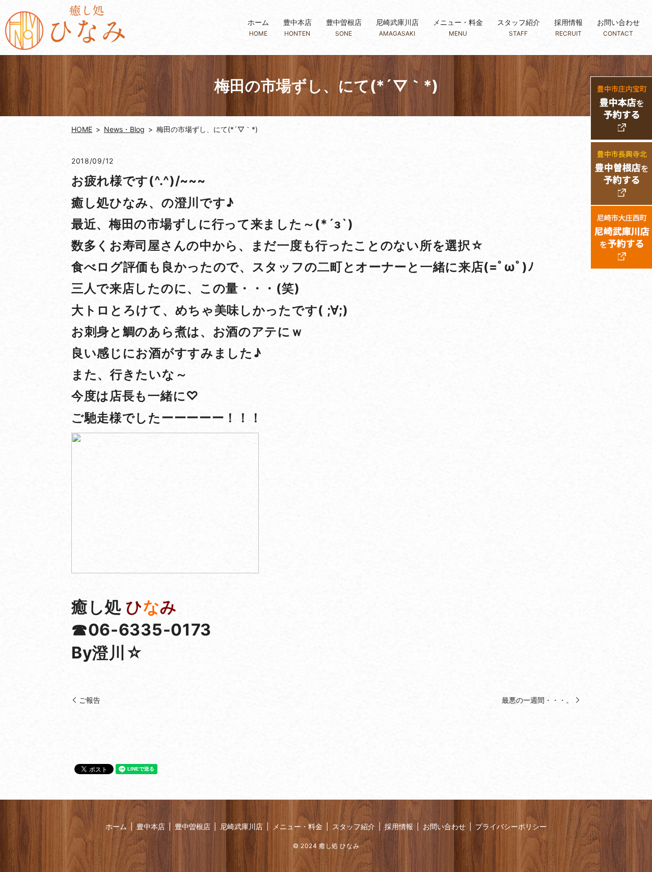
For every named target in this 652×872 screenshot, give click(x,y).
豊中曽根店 (344, 27)
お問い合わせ (618, 27)
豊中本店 (297, 27)
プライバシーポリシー (511, 826)
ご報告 (89, 700)
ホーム (258, 27)
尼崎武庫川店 (397, 27)
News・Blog (124, 129)
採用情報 (568, 27)
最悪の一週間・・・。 (537, 700)
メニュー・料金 (458, 27)
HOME (81, 129)
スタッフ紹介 (518, 27)
